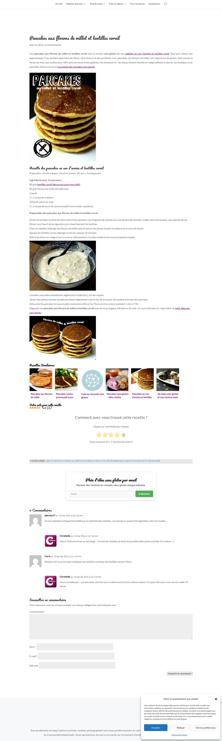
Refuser (181, 727)
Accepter (155, 727)
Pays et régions (116, 4)
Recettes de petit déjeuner (143, 460)
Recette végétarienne (109, 460)
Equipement (154, 4)
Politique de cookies (179, 735)
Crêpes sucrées (83, 460)
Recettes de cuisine (59, 460)
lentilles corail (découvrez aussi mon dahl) (58, 184)
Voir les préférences (206, 727)
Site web (33, 665)
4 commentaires (53, 44)
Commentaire (37, 611)
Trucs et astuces (137, 4)
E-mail (33, 656)
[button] (215, 698)
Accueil (59, 4)
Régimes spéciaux (74, 4)
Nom (32, 646)
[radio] (99, 435)
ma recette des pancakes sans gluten (76, 66)
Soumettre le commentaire (179, 673)
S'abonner (144, 493)
